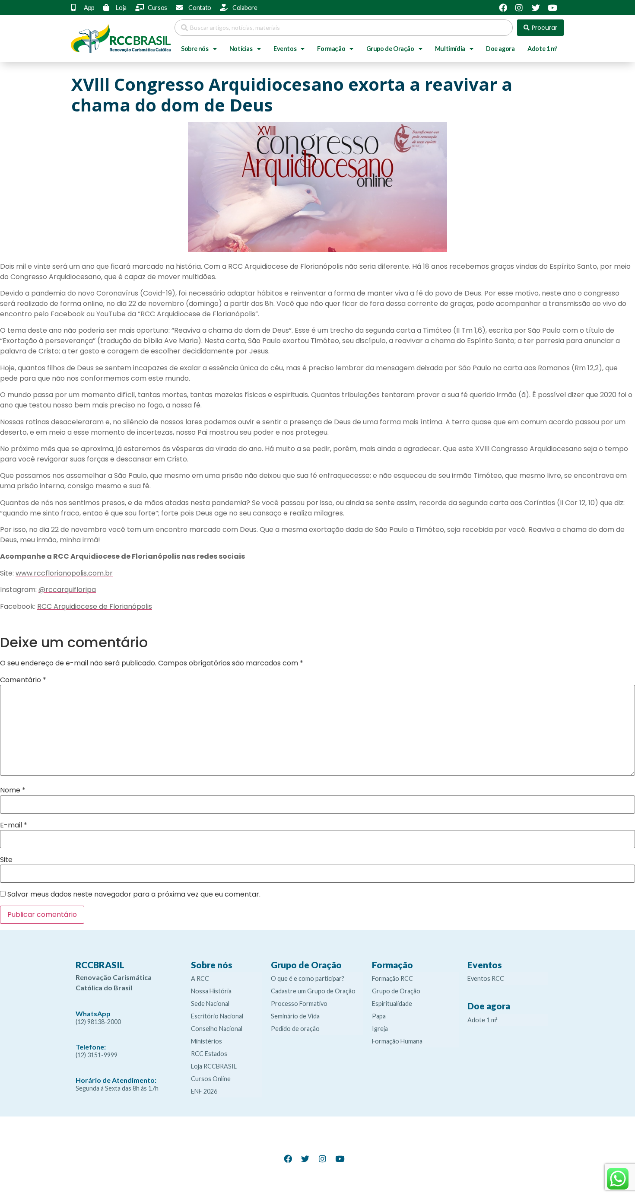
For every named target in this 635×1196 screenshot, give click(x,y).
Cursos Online (211, 1078)
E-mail (13, 825)
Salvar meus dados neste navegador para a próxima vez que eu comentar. (133, 894)
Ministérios (206, 1041)
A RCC (200, 978)
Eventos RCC (485, 978)
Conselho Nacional (216, 1028)
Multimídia (450, 48)
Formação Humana (397, 1041)
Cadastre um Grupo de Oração (313, 991)
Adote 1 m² (542, 48)
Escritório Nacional (217, 1016)
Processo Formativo (299, 1003)
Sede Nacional (210, 1003)
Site (6, 859)
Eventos (284, 48)
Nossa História (211, 991)
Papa (379, 1016)
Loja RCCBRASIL (214, 1066)
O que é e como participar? (307, 978)
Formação (331, 48)
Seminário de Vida (295, 1016)
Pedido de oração (295, 1028)
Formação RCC (392, 978)
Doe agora (500, 48)
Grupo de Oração (390, 48)
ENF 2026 (204, 1091)
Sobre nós (194, 48)
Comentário (23, 680)
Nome (12, 790)
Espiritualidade (392, 1003)
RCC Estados (209, 1053)
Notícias (241, 48)
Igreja (380, 1028)
